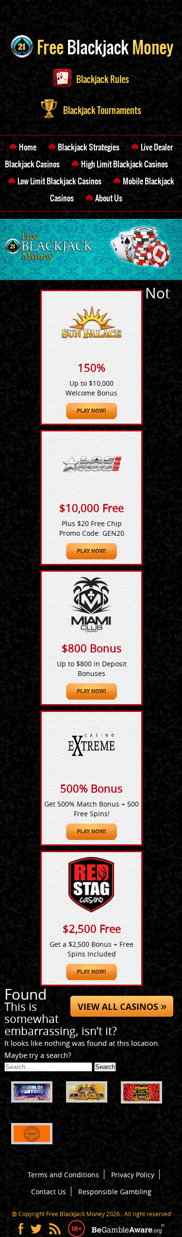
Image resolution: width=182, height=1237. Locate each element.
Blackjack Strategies (88, 147)
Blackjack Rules (102, 79)
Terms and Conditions (63, 1174)
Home (27, 147)
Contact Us (48, 1191)
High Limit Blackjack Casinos (124, 164)
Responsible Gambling (114, 1191)
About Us (108, 198)
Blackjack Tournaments (101, 110)
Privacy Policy (132, 1174)
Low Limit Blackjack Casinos (59, 181)
